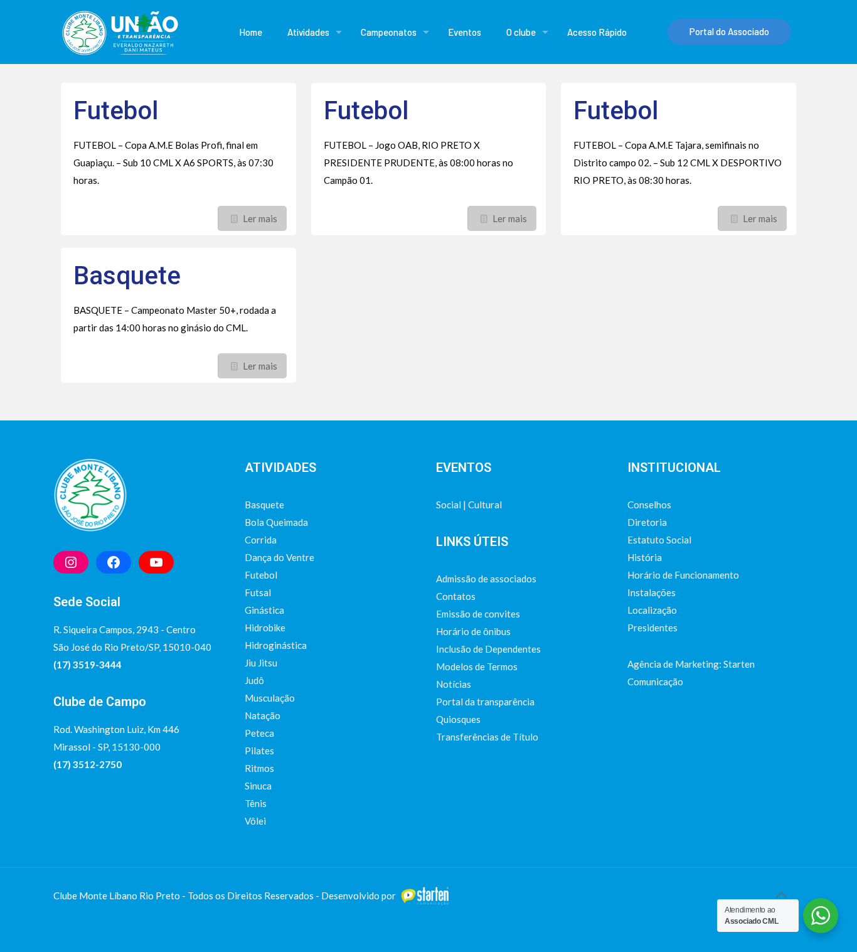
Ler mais (260, 218)
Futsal (258, 592)
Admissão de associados (486, 578)
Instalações (651, 592)
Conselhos (649, 504)
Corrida (261, 539)
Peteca (259, 733)
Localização (652, 610)
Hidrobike (265, 627)
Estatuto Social (659, 539)
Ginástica (264, 610)
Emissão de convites (478, 613)
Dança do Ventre (279, 557)
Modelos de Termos (477, 666)
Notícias (453, 684)
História (644, 557)
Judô (254, 680)
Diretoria (647, 522)
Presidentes (652, 627)
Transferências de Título (487, 736)
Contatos (456, 596)
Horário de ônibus (473, 631)
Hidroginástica (276, 645)
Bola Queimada (276, 522)
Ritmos (259, 768)
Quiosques (458, 719)
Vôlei (255, 820)
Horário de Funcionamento (683, 574)
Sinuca (258, 785)
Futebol (115, 111)
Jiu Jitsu (261, 662)
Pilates (259, 750)
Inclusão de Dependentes (488, 649)
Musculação (270, 697)
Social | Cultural (469, 504)
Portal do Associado (729, 31)
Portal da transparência (485, 701)
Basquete (127, 276)
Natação (262, 715)
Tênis (256, 803)
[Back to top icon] (781, 894)
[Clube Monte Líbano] (119, 31)
